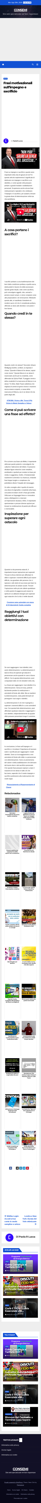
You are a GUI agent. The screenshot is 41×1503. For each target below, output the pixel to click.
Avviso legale (6, 1450)
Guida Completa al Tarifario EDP (16, 1266)
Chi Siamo (24, 1490)
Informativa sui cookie (9, 1455)
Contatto (31, 1490)
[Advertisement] (20, 39)
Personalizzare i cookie (20, 1498)
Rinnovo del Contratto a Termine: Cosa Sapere (19, 1418)
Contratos (9, 1414)
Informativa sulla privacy (10, 1445)
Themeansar (20, 1485)
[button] (33, 64)
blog (5, 78)
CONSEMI (20, 10)
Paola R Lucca (18, 141)
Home (9, 1490)
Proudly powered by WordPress (13, 1482)
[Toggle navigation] (37, 64)
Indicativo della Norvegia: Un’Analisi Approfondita (20, 1287)
